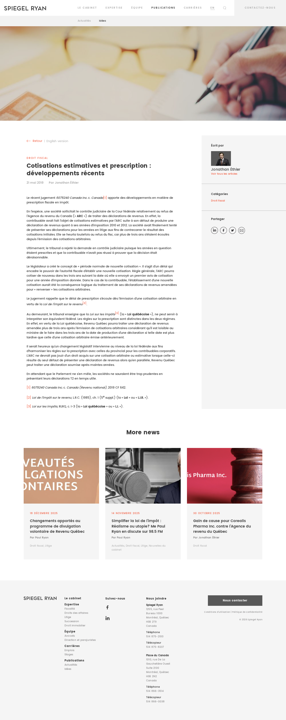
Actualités (84, 21)
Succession (71, 621)
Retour (37, 141)
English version (57, 141)
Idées (102, 21)
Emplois (69, 650)
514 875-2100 (155, 637)
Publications (163, 8)
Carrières (193, 8)
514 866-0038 (155, 702)
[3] (29, 406)
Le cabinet (87, 8)
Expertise (114, 8)
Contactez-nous (260, 8)
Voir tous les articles (224, 174)
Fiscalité (69, 609)
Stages (68, 655)
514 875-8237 (155, 647)
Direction (80, 640)
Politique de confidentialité (247, 612)
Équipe (137, 8)
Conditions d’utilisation (217, 612)
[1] (105, 197)
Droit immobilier (74, 626)
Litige (67, 617)
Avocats (69, 636)
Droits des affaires (76, 613)
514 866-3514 (155, 691)
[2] (29, 397)
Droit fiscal (218, 201)
